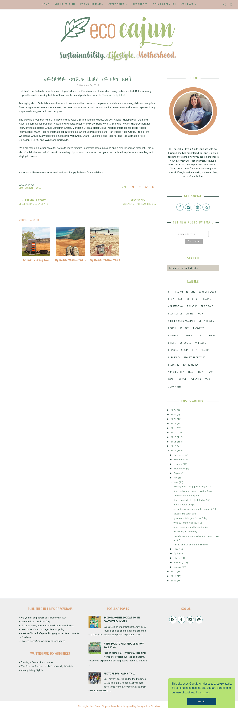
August (177, 473)
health (172, 328)
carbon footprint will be (117, 95)
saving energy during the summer (191, 544)
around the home (185, 291)
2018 (174, 428)
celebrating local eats (185, 513)
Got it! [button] (202, 701)
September (180, 468)
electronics (175, 313)
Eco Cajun (95, 706)
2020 (174, 419)
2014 (174, 446)
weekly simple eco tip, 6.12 (188, 522)
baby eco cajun (207, 291)
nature (172, 342)
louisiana (211, 335)
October (178, 464)
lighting (173, 335)
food (200, 313)
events (189, 313)
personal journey (178, 350)
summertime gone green (186, 495)
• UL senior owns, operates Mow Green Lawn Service (46, 625)
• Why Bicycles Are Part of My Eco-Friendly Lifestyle (46, 666)
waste (212, 372)
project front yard (194, 357)
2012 (174, 571)
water (171, 379)
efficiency (207, 306)
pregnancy (174, 357)
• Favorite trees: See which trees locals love (42, 640)
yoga (207, 379)
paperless (200, 342)
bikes (171, 299)
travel (37, 187)
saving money (190, 364)
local (199, 335)
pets (194, 350)
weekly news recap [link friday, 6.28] (193, 486)
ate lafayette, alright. (184, 504)
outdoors (185, 342)
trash (191, 372)
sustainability (176, 372)
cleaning (206, 299)
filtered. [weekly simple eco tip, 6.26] (193, 491)
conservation (175, 306)
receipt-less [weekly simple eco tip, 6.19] (195, 509)
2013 (174, 450)
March (177, 558)
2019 (174, 423)
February (179, 562)
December (179, 455)
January (178, 567)
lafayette (198, 328)
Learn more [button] (203, 692)
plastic (205, 350)
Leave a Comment (27, 184)
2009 (174, 580)
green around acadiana (181, 320)
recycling (173, 364)
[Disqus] (87, 317)
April (176, 553)
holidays (185, 328)
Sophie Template (112, 706)
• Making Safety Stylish (31, 670)
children (192, 299)
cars (180, 299)
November (180, 459)
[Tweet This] (133, 187)
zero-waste (175, 386)
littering (187, 335)
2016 (174, 437)
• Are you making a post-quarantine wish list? (42, 617)
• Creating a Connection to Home (36, 662)
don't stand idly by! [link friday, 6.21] (192, 500)
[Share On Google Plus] (146, 187)
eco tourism (26, 187)
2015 (174, 441)
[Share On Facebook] (140, 187)
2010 (174, 576)
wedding (196, 379)
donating (192, 306)
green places (206, 320)
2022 (174, 410)
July (176, 477)
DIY (170, 291)
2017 (174, 432)
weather (183, 379)
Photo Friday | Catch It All (119, 673)
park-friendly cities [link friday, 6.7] (191, 527)
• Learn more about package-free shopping (41, 629)
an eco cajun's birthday (185, 531)
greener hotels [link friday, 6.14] (190, 518)
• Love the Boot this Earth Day (34, 621)
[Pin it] (153, 187)
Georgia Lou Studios (148, 706)
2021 (174, 414)
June (176, 482)
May (176, 548)
